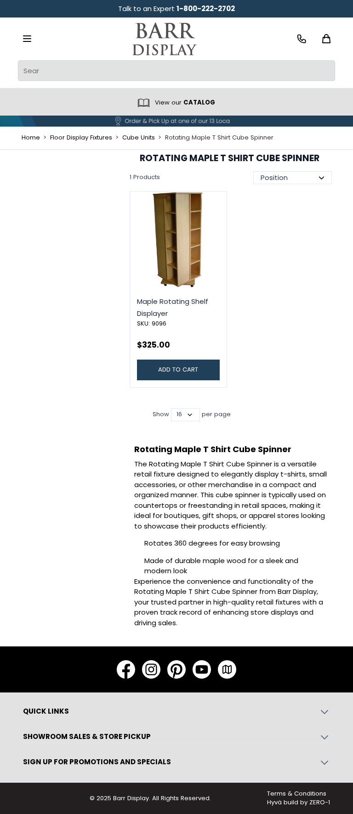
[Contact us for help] (301, 39)
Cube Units (138, 138)
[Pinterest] (176, 669)
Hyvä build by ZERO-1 (298, 802)
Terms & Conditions (296, 793)
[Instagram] (151, 669)
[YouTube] (202, 669)
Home (31, 138)
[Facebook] (126, 669)
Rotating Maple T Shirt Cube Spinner (219, 138)
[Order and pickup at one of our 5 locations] (176, 121)
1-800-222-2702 (205, 8)
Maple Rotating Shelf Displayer (172, 307)
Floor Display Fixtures (81, 138)
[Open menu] (27, 38)
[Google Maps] (227, 669)
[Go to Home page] (164, 39)
